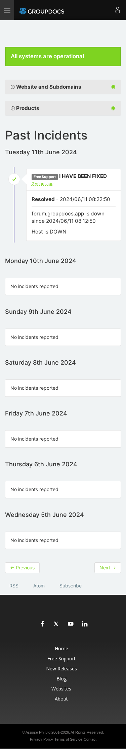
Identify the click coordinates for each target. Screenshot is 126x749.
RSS (13, 585)
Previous (22, 567)
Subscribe (70, 585)
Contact (90, 739)
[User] (117, 10)
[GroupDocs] (42, 10)
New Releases (61, 668)
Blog (61, 678)
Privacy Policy (41, 739)
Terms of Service (68, 739)
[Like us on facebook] (42, 624)
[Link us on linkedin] (85, 624)
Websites (61, 688)
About (61, 698)
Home (61, 648)
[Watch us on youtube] (71, 624)
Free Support (61, 658)
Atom (39, 585)
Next (107, 567)
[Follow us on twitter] (56, 624)
